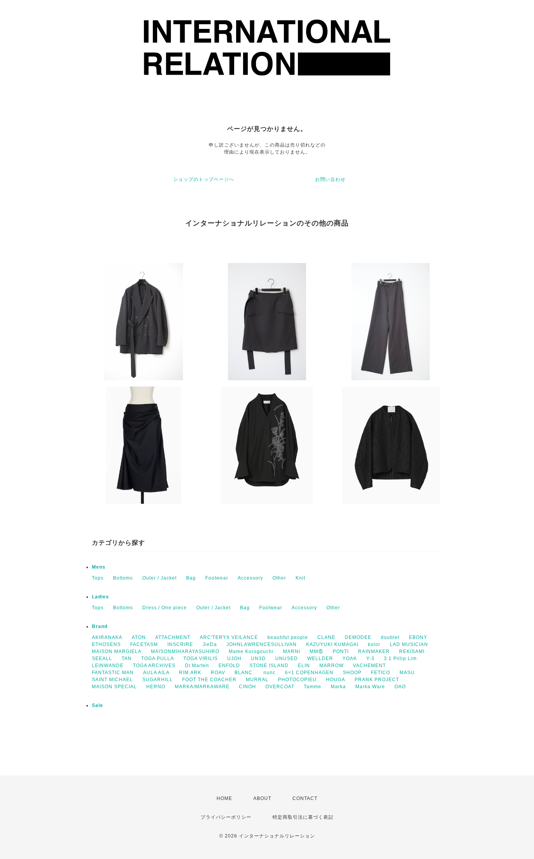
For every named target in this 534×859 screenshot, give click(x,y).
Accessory (250, 578)
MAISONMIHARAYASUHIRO (185, 651)
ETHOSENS (106, 644)
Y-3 (370, 658)
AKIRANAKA (107, 637)
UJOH (234, 658)
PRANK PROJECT (377, 679)
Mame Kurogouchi (251, 651)
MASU (407, 672)
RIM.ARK (190, 672)
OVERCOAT (279, 686)
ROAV (218, 672)
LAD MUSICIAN (409, 644)
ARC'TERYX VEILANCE (229, 637)
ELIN (304, 665)
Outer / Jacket (159, 578)
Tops (98, 578)
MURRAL (257, 679)
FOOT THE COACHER (209, 679)
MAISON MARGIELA (117, 651)
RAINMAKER (374, 651)
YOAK (349, 658)
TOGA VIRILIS (200, 658)
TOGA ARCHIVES (154, 665)
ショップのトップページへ (203, 179)
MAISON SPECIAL (114, 686)
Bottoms (123, 578)
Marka (338, 686)
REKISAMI (412, 651)
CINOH (247, 686)
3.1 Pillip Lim (400, 658)
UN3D (258, 658)
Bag (191, 578)
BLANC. (244, 672)
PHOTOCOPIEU (297, 679)
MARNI (291, 651)
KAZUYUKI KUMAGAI (332, 644)
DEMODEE (358, 637)
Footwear (216, 578)
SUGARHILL (157, 679)
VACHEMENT (369, 665)
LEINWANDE (108, 665)
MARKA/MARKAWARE (202, 686)
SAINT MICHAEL (112, 679)
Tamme (312, 686)
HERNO (155, 686)
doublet (390, 637)
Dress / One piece (164, 607)
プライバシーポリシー (226, 817)
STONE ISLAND (269, 665)
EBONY (418, 637)
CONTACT (304, 798)
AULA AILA (156, 672)
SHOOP (352, 672)
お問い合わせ (330, 179)
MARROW (331, 665)
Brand (100, 626)
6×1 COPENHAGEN (309, 672)
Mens (99, 567)
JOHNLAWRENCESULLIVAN (261, 644)
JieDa (209, 644)
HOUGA (335, 679)
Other (279, 578)
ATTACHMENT (172, 637)
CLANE (326, 637)
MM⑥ (316, 651)
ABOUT (262, 798)
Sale (97, 705)
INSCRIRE (180, 644)
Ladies (100, 597)
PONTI (341, 651)
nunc (269, 672)
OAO (400, 686)
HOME (224, 798)
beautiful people (287, 637)
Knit (300, 578)
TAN (127, 658)
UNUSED (286, 658)
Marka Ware (370, 686)
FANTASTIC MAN (113, 672)
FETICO (380, 672)
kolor (374, 644)
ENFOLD (229, 665)
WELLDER (320, 658)
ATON (139, 637)
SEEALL (102, 658)
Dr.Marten (197, 665)
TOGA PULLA (157, 658)
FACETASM (144, 644)
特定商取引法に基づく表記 (302, 817)
